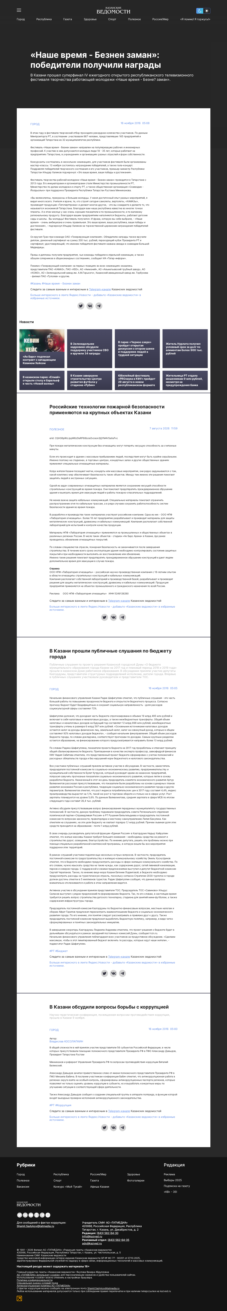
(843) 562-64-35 (118, 1240)
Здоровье (90, 19)
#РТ (52, 951)
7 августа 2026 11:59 (163, 428)
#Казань (36, 283)
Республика (44, 19)
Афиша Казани (99, 1186)
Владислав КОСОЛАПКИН (66, 1041)
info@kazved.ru (92, 1236)
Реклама (169, 1174)
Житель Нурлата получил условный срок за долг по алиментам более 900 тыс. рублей (184, 348)
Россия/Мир (160, 19)
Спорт (112, 19)
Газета (67, 19)
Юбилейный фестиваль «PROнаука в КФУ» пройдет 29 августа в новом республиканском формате (136, 380)
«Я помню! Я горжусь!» (195, 19)
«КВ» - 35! (170, 1191)
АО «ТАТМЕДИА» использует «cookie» (38, 1274)
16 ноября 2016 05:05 (163, 688)
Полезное (134, 19)
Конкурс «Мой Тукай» (68, 1186)
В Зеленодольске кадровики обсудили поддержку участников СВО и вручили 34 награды (89, 348)
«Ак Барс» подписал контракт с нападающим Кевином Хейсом (39, 360)
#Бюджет (61, 951)
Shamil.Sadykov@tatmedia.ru (35, 1226)
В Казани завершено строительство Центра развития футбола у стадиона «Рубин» (86, 380)
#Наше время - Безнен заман (61, 283)
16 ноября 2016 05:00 (163, 1029)
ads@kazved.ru (92, 1243)
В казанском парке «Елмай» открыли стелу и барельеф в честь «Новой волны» (41, 380)
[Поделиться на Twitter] (80, 305)
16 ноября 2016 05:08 (135, 123)
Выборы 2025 (173, 1180)
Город (21, 19)
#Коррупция (63, 1105)
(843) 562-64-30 (107, 1233)
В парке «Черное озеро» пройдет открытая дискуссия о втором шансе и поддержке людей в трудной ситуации (136, 349)
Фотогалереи (135, 1180)
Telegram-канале (100, 289)
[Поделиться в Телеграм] (98, 305)
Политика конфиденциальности (35, 1280)
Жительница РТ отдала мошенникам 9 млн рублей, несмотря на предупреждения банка (184, 380)
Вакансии (23, 1186)
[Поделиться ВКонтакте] (89, 305)
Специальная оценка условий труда (37, 1283)
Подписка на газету (177, 1186)
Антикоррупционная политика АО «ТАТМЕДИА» (43, 1285)
